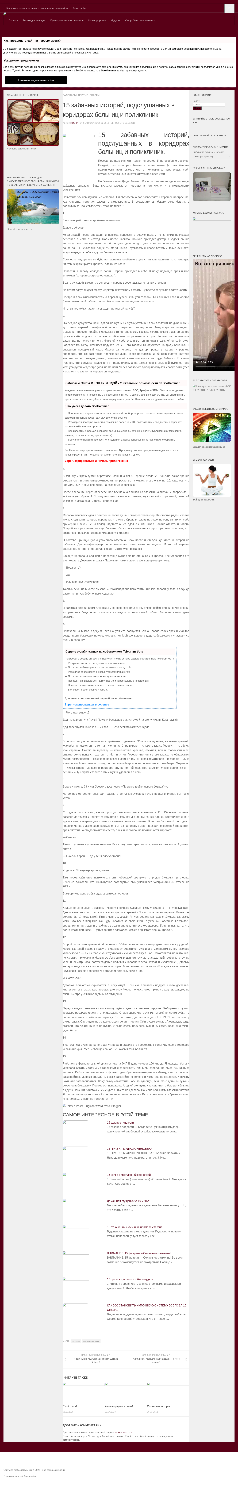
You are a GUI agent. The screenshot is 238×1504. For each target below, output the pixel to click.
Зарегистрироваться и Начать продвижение (96, 460)
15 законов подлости (120, 1122)
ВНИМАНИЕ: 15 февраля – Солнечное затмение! (139, 1253)
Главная (13, 20)
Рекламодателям (12, 1476)
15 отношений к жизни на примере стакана (134, 1227)
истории (76, 1341)
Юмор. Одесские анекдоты (140, 20)
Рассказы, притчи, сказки (81, 95)
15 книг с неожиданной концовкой (129, 1174)
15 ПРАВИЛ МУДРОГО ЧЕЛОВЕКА (129, 1148)
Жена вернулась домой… (120, 1406)
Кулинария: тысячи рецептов (66, 20)
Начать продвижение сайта (36, 80)
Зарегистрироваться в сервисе (87, 704)
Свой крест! (70, 1406)
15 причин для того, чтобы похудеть (130, 1279)
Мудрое (115, 20)
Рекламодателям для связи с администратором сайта (37, 8)
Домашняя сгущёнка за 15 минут (128, 1201)
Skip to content (8, 1)
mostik (74, 123)
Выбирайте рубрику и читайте (208, 152)
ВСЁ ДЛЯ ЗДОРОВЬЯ (204, 499)
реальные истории (91, 1341)
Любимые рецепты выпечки (21, 148)
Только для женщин (34, 20)
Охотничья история (158, 1406)
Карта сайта (79, 8)
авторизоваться (123, 1432)
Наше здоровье (97, 20)
